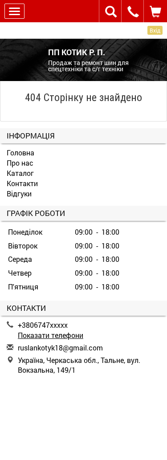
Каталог (20, 173)
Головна (20, 152)
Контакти (22, 183)
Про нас (20, 162)
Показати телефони (50, 335)
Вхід (155, 30)
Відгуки (19, 193)
